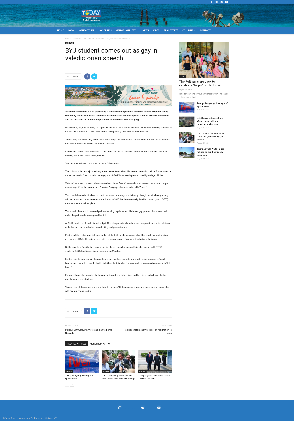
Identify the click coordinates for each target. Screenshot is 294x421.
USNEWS (144, 30)
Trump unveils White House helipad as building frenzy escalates (210, 152)
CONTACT (205, 30)
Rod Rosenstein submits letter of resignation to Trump (148, 331)
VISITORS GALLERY (126, 30)
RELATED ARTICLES (76, 344)
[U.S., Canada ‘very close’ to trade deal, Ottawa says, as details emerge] (118, 361)
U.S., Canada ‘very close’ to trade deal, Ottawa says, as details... (210, 136)
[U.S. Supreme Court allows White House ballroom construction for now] (186, 122)
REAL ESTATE (171, 30)
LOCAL (71, 30)
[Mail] (221, 2)
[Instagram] (216, 2)
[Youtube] (226, 2)
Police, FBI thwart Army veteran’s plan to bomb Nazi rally (88, 331)
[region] (118, 95)
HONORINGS (105, 30)
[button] (211, 2)
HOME (60, 30)
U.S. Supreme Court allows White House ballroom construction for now (210, 121)
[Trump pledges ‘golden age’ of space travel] (82, 361)
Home (68, 38)
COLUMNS (187, 30)
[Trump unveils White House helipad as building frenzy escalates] (186, 152)
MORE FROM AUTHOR (100, 344)
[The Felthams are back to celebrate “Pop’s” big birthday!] (204, 60)
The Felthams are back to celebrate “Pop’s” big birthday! (200, 83)
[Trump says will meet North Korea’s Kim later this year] (155, 361)
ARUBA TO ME (86, 30)
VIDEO (156, 30)
